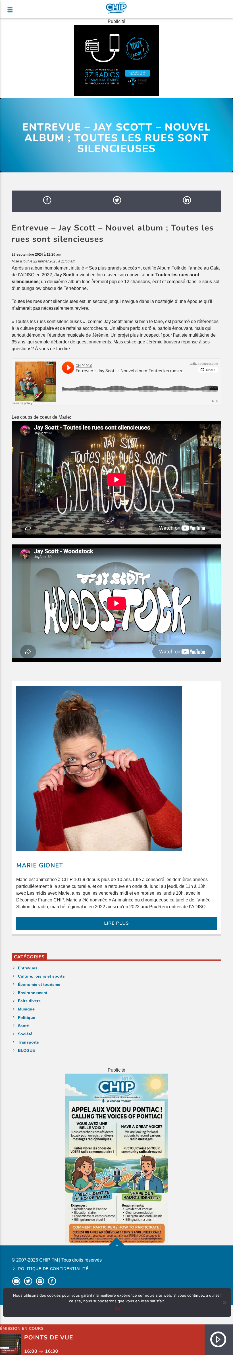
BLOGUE (26, 1050)
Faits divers (29, 1001)
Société (25, 1034)
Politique (26, 1017)
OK (117, 1308)
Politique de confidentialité (53, 1268)
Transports (28, 1042)
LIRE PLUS (116, 923)
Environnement (32, 992)
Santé (23, 1025)
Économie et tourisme (39, 984)
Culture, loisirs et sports (41, 976)
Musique (26, 1009)
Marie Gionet (39, 865)
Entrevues (28, 968)
